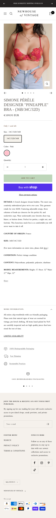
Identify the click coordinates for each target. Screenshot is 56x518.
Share (6, 281)
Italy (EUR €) (10, 482)
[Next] (51, 93)
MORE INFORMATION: (14, 309)
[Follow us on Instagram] (41, 462)
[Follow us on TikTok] (34, 469)
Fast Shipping (15, 356)
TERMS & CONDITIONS (14, 451)
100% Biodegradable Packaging (21, 348)
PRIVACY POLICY (11, 445)
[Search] (11, 13)
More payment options (28, 195)
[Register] (48, 424)
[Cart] (50, 13)
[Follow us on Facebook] (34, 462)
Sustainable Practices (17, 363)
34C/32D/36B (13, 138)
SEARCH (7, 440)
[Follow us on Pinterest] (48, 462)
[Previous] (5, 93)
